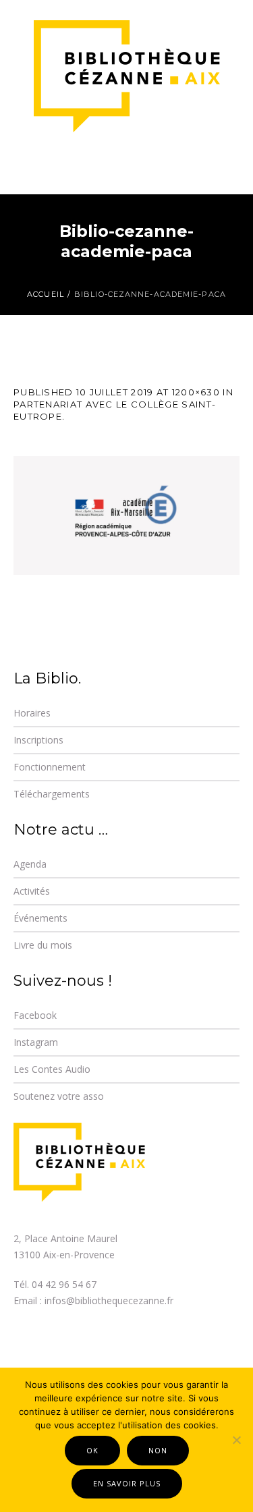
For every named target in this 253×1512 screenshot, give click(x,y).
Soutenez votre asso (58, 1096)
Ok (92, 1450)
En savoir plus (127, 1483)
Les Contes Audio (51, 1069)
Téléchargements (51, 793)
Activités (31, 891)
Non (157, 1450)
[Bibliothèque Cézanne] (127, 77)
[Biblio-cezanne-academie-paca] (126, 515)
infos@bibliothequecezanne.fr (109, 1300)
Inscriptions (38, 739)
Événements (40, 918)
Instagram (35, 1042)
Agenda (30, 864)
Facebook (35, 1015)
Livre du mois (42, 945)
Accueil (45, 294)
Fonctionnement (49, 766)
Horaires (32, 712)
